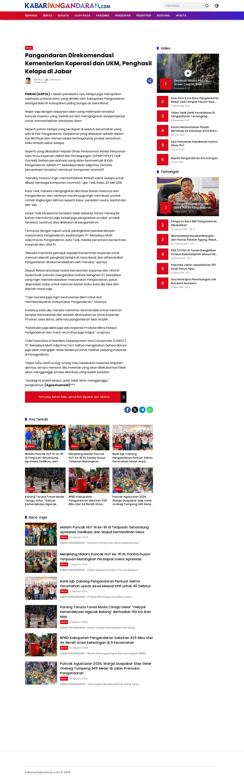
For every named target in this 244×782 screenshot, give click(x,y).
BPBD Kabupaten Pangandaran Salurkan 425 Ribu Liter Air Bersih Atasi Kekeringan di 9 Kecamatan (88, 500)
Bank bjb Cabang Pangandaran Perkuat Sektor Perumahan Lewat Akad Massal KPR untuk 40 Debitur (132, 457)
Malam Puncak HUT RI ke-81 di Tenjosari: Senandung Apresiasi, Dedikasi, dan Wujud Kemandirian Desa (44, 457)
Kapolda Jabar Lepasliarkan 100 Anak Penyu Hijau (193, 267)
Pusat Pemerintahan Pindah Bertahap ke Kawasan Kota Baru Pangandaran (194, 129)
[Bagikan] (150, 81)
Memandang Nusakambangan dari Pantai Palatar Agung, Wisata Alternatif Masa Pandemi (194, 238)
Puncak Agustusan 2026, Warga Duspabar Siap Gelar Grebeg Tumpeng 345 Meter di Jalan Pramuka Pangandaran (132, 500)
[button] (207, 5)
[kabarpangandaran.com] (67, 5)
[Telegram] (142, 410)
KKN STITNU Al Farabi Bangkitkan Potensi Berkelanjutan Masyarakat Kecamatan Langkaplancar (195, 252)
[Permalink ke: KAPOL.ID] (29, 80)
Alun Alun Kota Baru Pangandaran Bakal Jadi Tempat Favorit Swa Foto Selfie (195, 100)
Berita (29, 47)
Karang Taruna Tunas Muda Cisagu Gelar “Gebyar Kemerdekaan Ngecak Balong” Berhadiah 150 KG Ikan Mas (44, 500)
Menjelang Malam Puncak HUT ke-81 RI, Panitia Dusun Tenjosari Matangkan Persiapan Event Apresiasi (87, 457)
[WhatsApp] (150, 410)
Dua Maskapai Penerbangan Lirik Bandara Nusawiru (193, 281)
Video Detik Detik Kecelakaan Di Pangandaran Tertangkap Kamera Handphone (193, 114)
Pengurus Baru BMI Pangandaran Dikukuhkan (194, 223)
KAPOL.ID (38, 80)
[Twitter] (135, 410)
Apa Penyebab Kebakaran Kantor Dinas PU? (194, 143)
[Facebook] (127, 410)
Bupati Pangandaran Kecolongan (194, 158)
